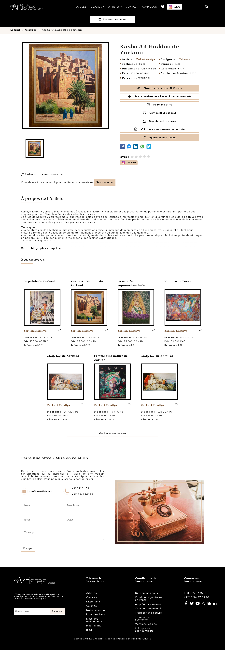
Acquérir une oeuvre (148, 604)
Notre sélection (96, 610)
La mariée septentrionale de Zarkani (131, 285)
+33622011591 (81, 488)
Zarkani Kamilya (145, 59)
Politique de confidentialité (144, 629)
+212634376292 (82, 494)
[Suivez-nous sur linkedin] (136, 146)
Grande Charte (141, 638)
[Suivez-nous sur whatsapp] (143, 146)
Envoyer (28, 548)
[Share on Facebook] (123, 146)
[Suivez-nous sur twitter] (149, 146)
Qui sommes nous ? (147, 593)
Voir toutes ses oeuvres (112, 433)
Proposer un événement (143, 618)
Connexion (149, 6)
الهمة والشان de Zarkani (63, 356)
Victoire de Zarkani (179, 282)
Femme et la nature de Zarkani (111, 358)
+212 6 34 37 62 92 (197, 597)
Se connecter (104, 182)
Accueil (81, 6)
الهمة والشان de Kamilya (157, 356)
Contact (132, 6)
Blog (89, 630)
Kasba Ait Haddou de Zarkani (86, 283)
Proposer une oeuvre (148, 612)
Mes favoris (93, 625)
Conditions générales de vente (148, 598)
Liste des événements (94, 620)
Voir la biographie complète (41, 248)
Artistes (114, 6)
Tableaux (184, 59)
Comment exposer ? (148, 608)
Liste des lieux (95, 614)
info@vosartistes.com (41, 491)
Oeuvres (96, 6)
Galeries (91, 606)
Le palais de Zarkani (39, 282)
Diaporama (93, 601)
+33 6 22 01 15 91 (195, 593)
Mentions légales (146, 624)
